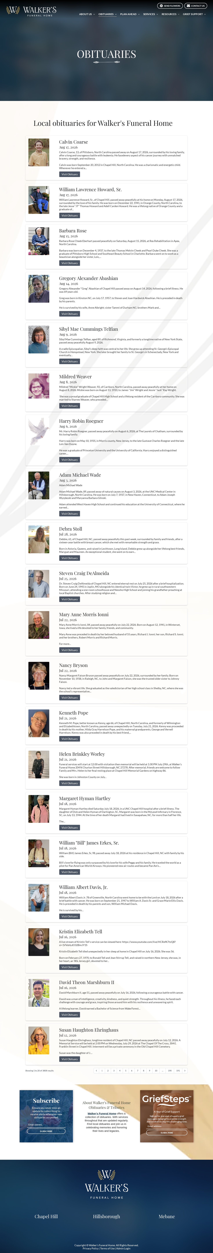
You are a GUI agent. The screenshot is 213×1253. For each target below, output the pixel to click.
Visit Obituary (70, 174)
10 (156, 1070)
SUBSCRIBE (46, 1131)
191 (178, 1070)
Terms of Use (107, 1248)
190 (170, 1070)
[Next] (185, 1070)
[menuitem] (87, 14)
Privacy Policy (91, 1248)
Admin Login (123, 1248)
